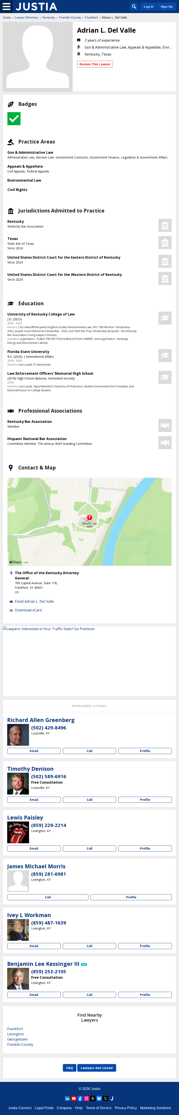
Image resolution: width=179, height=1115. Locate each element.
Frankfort (91, 17)
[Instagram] (86, 1098)
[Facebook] (80, 1098)
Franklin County (70, 17)
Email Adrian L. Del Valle (34, 601)
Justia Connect (19, 1108)
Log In (148, 6)
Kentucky (48, 17)
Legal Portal (44, 1108)
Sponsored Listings (89, 706)
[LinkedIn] (67, 1098)
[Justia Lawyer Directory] (36, 6)
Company (64, 1108)
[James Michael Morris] (18, 881)
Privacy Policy (126, 1108)
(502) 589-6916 (48, 776)
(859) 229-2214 (48, 825)
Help (79, 1108)
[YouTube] (73, 1098)
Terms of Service (99, 1108)
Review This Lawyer (94, 64)
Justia (7, 17)
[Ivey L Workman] (18, 930)
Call (89, 751)
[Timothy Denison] (18, 784)
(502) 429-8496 (48, 727)
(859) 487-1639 (48, 922)
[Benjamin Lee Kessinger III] (18, 979)
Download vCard (28, 610)
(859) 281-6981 (48, 873)
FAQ (69, 1068)
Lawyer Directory (26, 17)
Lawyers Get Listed (97, 1068)
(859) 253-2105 (48, 971)
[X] (105, 1098)
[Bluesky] (99, 1098)
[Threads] (92, 1098)
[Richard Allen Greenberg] (18, 735)
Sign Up (167, 6)
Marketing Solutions (155, 1108)
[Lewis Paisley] (18, 832)
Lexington (15, 1034)
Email (34, 751)
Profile (145, 751)
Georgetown (17, 1039)
